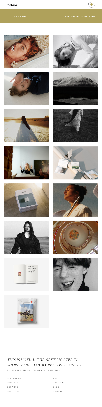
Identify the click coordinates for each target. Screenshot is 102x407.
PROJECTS (59, 382)
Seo (33, 86)
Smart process (26, 201)
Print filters (26, 239)
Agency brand (75, 127)
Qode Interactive (25, 370)
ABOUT (57, 378)
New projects (76, 90)
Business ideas (75, 239)
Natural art (75, 164)
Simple (33, 124)
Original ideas (75, 53)
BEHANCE (12, 387)
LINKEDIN (13, 382)
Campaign (32, 49)
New (82, 86)
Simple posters (75, 201)
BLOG (56, 387)
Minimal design (26, 90)
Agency (19, 49)
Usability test (26, 127)
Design (82, 49)
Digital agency (26, 276)
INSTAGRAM (14, 378)
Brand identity (26, 53)
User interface (26, 164)
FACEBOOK (13, 391)
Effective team (26, 313)
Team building (75, 276)
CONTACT (58, 391)
